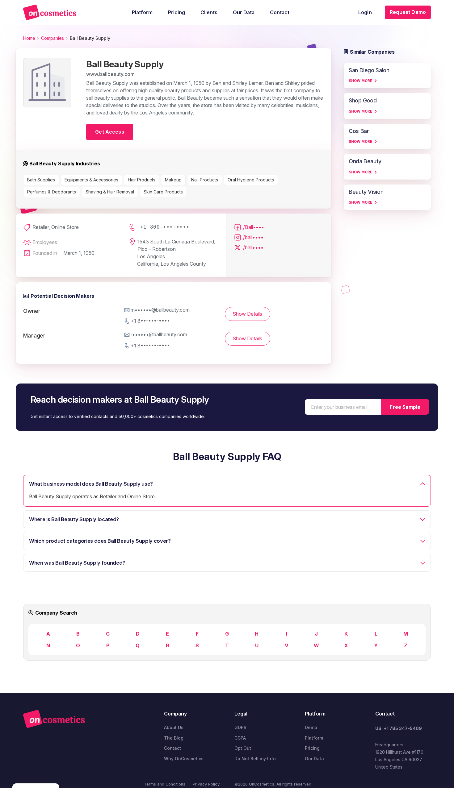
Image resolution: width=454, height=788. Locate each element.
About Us (173, 727)
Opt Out (242, 748)
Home (29, 38)
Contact (172, 748)
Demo (311, 727)
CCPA (240, 737)
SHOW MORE (360, 81)
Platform (314, 737)
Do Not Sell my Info (255, 758)
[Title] (49, 12)
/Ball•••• (253, 227)
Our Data (314, 758)
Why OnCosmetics (184, 758)
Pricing (312, 748)
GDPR (240, 727)
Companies (52, 38)
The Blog (173, 737)
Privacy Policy (206, 784)
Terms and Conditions (164, 784)
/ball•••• (253, 237)
